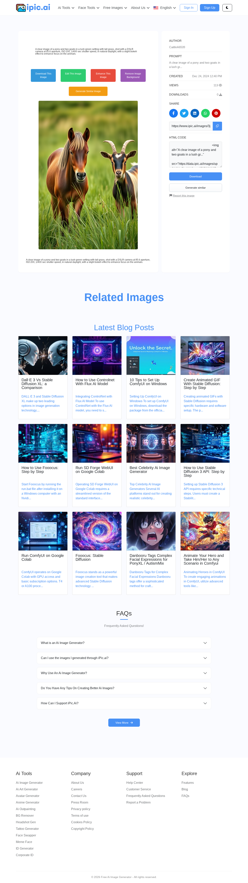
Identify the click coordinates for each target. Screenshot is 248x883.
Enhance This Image (103, 75)
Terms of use (80, 815)
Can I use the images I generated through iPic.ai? (74, 658)
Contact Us (78, 796)
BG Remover (25, 815)
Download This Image (43, 75)
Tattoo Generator (27, 828)
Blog (185, 789)
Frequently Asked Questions (145, 796)
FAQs (185, 796)
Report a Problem (138, 802)
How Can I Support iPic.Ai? (59, 703)
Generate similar (195, 187)
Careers (76, 789)
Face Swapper (26, 835)
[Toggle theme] (227, 7)
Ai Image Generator (29, 782)
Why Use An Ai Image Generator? (64, 673)
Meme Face (24, 842)
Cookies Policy (81, 822)
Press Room (79, 802)
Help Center (134, 782)
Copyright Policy (82, 828)
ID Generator (25, 848)
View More (121, 722)
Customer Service (138, 789)
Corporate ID (25, 855)
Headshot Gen (26, 822)
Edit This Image (73, 73)
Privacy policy (80, 809)
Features (188, 782)
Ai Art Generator (27, 789)
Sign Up (209, 7)
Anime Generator (27, 802)
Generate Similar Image (88, 91)
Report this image (184, 195)
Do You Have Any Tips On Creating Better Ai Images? (77, 688)
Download (195, 176)
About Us (77, 782)
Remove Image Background (133, 75)
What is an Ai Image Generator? (62, 643)
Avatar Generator (27, 796)
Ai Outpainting (25, 809)
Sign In (189, 7)
